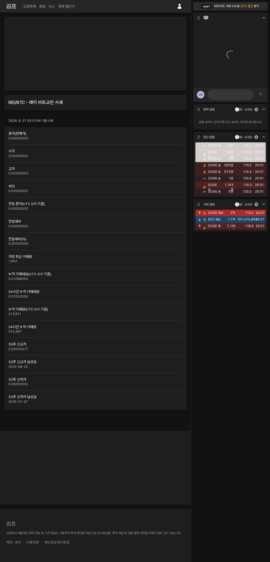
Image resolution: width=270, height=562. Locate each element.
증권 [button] (42, 6)
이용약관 (32, 542)
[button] (230, 6)
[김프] (11, 6)
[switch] (237, 109)
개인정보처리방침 (56, 542)
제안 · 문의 (13, 542)
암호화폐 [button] (29, 6)
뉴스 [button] (52, 6)
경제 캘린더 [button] (66, 6)
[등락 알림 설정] (256, 109)
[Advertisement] (95, 54)
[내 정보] (180, 6)
